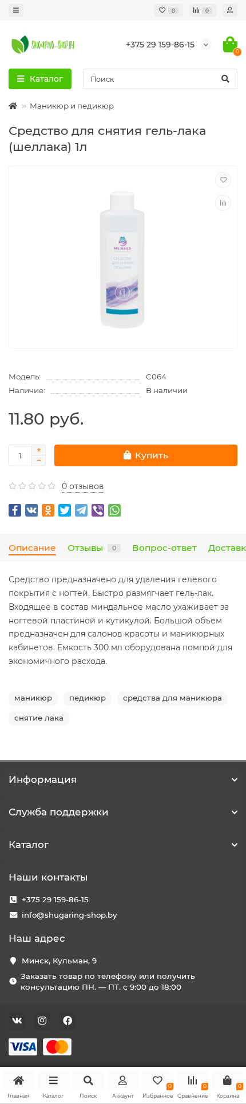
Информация (43, 779)
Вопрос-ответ (164, 547)
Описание (32, 547)
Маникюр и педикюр (72, 105)
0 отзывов (83, 486)
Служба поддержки (59, 812)
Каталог (29, 844)
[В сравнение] (223, 203)
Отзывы (92, 547)
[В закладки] (223, 180)
